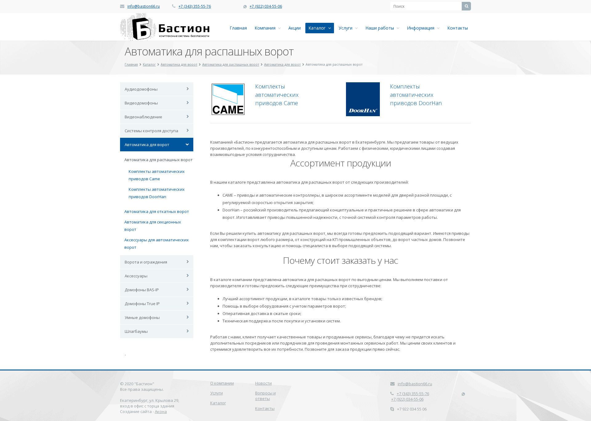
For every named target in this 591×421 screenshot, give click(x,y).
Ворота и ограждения (146, 262)
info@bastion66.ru (143, 6)
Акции (294, 28)
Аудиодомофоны (141, 89)
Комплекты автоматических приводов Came (277, 95)
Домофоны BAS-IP (142, 289)
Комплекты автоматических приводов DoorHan (416, 95)
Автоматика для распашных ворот (230, 64)
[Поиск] (466, 6)
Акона (161, 411)
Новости (263, 383)
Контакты (457, 28)
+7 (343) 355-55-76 (195, 6)
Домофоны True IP (142, 303)
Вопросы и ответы (265, 395)
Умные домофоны (142, 317)
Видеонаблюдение (143, 117)
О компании (222, 383)
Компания (266, 28)
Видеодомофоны (141, 103)
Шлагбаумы (136, 331)
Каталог (318, 28)
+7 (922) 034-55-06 (266, 6)
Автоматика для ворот (179, 64)
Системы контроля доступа (151, 130)
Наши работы (380, 28)
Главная (238, 28)
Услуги (347, 28)
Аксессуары (136, 276)
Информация (422, 28)
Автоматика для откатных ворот (156, 211)
